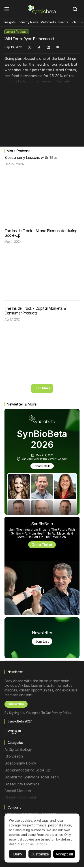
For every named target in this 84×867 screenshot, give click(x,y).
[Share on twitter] (29, 47)
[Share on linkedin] (48, 47)
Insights (10, 22)
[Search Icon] (75, 9)
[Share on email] (57, 47)
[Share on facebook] (39, 47)
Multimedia (48, 22)
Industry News (28, 22)
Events (63, 22)
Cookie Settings (35, 844)
